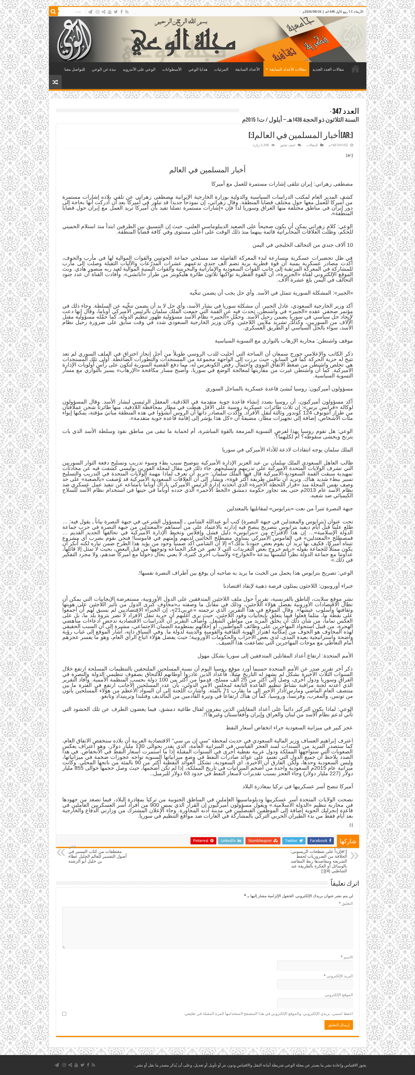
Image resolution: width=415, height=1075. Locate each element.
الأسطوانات (172, 69)
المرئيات (221, 69)
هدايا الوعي (198, 69)
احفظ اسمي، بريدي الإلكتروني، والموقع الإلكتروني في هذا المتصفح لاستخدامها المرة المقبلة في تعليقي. (268, 1013)
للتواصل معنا (74, 69)
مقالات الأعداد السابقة (287, 69)
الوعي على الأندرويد (139, 69)
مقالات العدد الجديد (328, 69)
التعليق (346, 903)
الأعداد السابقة (247, 69)
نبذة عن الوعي (104, 69)
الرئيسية (355, 68)
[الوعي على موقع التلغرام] (90, 11)
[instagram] (97, 11)
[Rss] (127, 11)
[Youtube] (109, 11)
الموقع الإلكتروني (339, 994)
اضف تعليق (287, 145)
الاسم (347, 957)
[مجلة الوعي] (207, 39)
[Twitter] (115, 11)
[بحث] (53, 11)
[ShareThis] (103, 11)
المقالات (312, 145)
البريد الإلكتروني (338, 976)
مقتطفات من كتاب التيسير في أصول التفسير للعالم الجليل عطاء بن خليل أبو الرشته (97, 854)
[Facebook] (121, 11)
